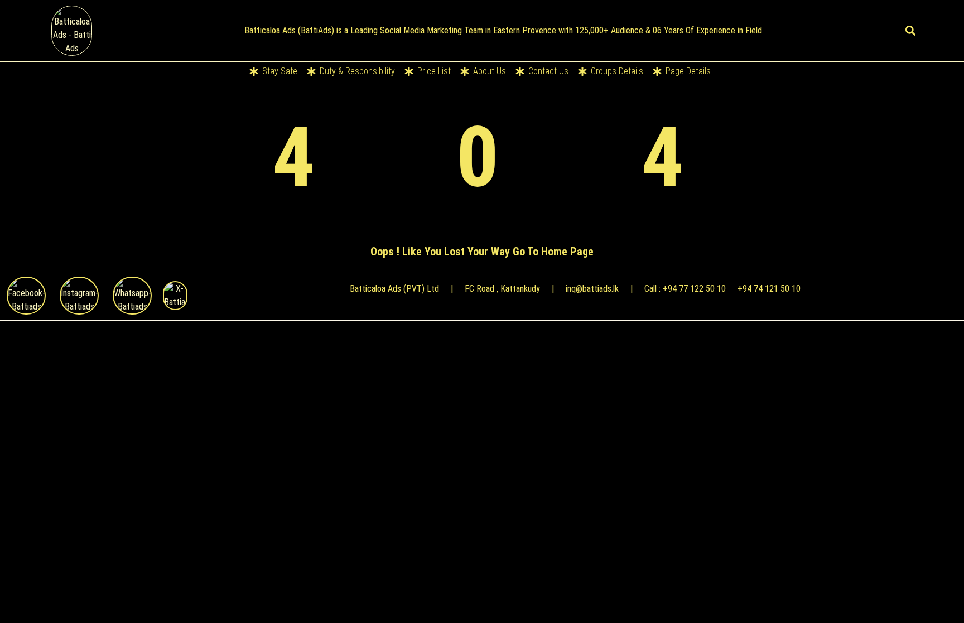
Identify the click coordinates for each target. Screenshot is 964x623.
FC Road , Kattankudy (502, 288)
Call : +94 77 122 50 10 (685, 288)
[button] (911, 31)
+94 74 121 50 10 (769, 288)
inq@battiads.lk (592, 288)
